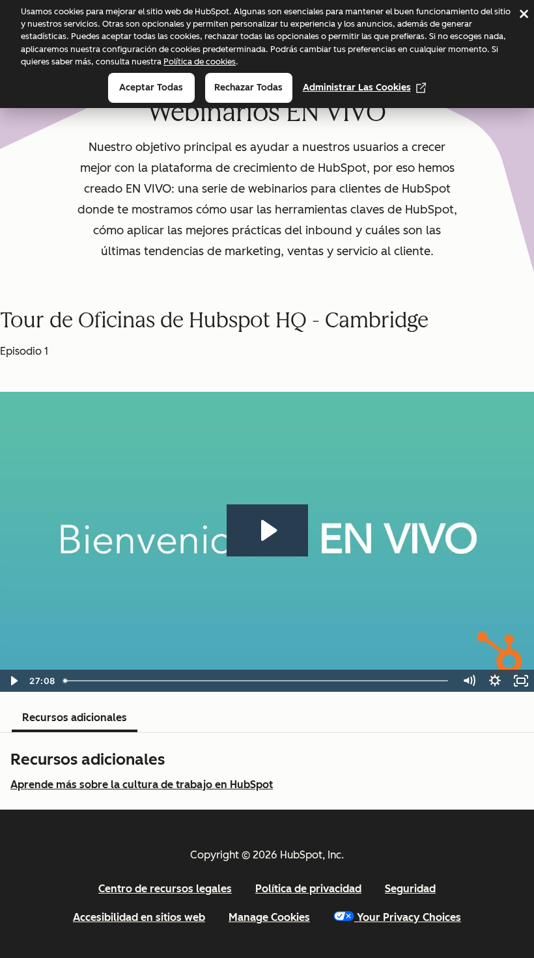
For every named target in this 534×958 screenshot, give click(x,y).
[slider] (257, 681)
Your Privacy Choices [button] (409, 917)
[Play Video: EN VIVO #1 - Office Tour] (267, 530)
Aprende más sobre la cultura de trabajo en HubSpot (141, 784)
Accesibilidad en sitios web (139, 917)
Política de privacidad (308, 889)
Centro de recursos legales (165, 889)
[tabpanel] (267, 771)
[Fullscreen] (521, 681)
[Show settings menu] (495, 681)
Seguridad (410, 889)
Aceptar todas (151, 87)
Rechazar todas (248, 87)
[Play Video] (13, 681)
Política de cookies (199, 61)
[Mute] (469, 681)
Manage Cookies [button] (269, 917)
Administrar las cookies (357, 87)
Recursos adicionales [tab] (74, 717)
